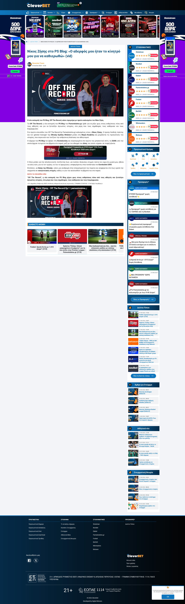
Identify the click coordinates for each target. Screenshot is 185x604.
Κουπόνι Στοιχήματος (68, 528)
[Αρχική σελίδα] (26, 41)
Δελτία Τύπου (75, 46)
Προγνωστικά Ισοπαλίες (37, 528)
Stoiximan (140, 52)
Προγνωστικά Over (35, 531)
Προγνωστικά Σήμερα (36, 524)
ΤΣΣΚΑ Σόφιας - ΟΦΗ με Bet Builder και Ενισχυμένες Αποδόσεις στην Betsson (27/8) (148, 342)
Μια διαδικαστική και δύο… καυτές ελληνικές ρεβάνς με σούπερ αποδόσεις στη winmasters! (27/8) (102, 248)
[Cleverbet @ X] (36, 560)
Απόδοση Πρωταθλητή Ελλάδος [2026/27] (146, 401)
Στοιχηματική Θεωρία (68, 539)
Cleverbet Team (38, 63)
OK (168, 597)
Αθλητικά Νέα (66, 535)
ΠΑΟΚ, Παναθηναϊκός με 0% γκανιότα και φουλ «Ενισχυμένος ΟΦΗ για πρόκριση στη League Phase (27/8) (148, 360)
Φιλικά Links (131, 560)
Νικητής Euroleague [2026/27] (145, 392)
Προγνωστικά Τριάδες (36, 539)
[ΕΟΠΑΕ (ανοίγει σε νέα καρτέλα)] (99, 590)
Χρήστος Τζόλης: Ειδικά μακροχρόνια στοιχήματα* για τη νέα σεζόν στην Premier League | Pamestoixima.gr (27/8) (72, 249)
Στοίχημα (64, 531)
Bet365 (138, 111)
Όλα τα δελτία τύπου (141, 376)
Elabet (138, 76)
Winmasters (140, 123)
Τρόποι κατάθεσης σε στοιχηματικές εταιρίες (146, 463)
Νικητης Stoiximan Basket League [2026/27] (147, 410)
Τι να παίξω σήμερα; (68, 524)
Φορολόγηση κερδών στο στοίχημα (147, 506)
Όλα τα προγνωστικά (141, 174)
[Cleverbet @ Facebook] (29, 560)
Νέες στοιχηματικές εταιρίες (148, 489)
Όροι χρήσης (131, 563)
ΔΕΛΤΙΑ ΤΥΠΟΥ (34, 41)
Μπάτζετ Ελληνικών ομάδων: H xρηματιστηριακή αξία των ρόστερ (148, 436)
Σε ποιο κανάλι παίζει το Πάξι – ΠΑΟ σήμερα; (148, 454)
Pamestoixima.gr (142, 88)
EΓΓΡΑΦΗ (82, 154)
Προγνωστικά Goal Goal (37, 535)
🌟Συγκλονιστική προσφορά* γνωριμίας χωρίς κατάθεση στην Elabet (141, 226)
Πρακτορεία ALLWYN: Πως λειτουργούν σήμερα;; (147, 419)
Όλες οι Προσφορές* (141, 299)
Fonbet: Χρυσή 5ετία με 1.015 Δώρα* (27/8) (42, 248)
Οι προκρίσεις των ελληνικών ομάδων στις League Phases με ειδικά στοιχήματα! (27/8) (147, 369)
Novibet (139, 64)
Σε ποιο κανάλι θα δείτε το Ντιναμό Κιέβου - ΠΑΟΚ (147, 445)
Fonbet (138, 99)
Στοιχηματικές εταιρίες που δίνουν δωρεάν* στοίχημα (148, 480)
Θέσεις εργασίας (132, 566)
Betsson (139, 135)
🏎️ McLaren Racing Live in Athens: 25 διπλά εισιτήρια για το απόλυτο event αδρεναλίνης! (142, 244)
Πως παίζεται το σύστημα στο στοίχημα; (147, 498)
